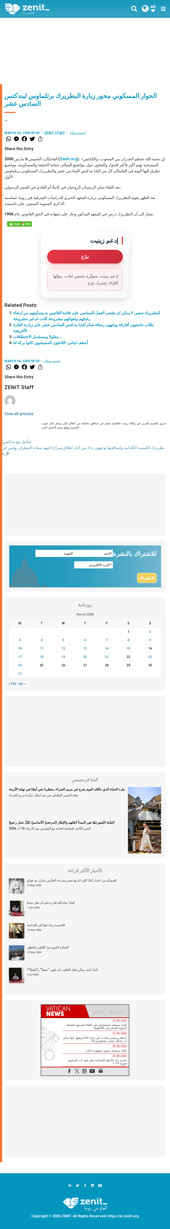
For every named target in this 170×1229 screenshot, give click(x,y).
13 (85, 648)
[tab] (63, 1011)
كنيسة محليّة (78, 133)
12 (63, 648)
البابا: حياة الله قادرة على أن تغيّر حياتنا (51, 902)
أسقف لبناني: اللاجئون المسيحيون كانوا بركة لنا (50, 342)
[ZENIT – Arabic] (47, 9)
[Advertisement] (85, 51)
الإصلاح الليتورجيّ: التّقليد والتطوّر (48, 947)
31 (20, 673)
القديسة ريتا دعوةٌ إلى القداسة (46, 925)
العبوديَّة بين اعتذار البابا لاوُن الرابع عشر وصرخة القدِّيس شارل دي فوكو (71, 880)
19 (63, 657)
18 (41, 657)
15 (128, 648)
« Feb (12, 683)
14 (106, 648)
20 (85, 657)
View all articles (18, 413)
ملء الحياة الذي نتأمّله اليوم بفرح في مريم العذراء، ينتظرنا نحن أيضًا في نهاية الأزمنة (67, 789)
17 (20, 657)
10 (20, 648)
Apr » (22, 683)
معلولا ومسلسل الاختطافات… (37, 336)
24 (20, 665)
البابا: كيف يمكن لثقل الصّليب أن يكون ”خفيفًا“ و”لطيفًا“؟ (62, 969)
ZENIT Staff (54, 133)
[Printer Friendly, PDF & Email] (19, 224)
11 (41, 648)
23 (150, 657)
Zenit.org (68, 159)
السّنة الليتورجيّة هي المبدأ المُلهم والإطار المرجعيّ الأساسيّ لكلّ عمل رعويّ (61, 822)
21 (106, 657)
